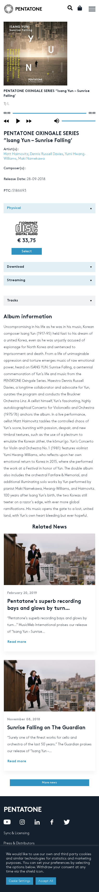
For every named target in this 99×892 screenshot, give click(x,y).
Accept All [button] (45, 880)
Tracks (12, 300)
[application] (49, 113)
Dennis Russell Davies (46, 154)
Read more (16, 642)
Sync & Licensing (16, 833)
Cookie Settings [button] (19, 880)
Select (27, 251)
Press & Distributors (19, 843)
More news (49, 782)
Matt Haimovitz (16, 154)
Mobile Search (70, 7)
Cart (80, 8)
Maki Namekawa (31, 158)
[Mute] (56, 120)
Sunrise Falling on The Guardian (46, 728)
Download (15, 266)
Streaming (16, 280)
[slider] (78, 120)
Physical (14, 208)
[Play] (18, 121)
